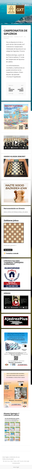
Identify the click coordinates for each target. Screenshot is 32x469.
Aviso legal (16, 467)
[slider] (14, 147)
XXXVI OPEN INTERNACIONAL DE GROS (16, 212)
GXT (18, 461)
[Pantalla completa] (26, 148)
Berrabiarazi (8, 250)
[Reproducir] (6, 148)
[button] (16, 142)
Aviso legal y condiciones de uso (11, 457)
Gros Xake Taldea (9, 36)
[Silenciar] (23, 148)
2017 (5, 28)
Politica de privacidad (8, 459)
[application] (16, 142)
